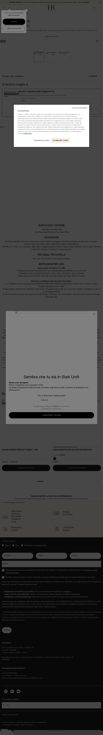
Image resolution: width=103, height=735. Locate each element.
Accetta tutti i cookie (60, 140)
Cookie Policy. (27, 133)
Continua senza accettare (79, 107)
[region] (51, 126)
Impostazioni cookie (41, 140)
